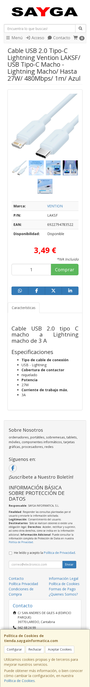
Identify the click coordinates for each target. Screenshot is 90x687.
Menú (16, 37)
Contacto (61, 37)
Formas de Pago (62, 589)
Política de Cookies (19, 680)
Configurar (14, 649)
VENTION (55, 206)
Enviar (69, 564)
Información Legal (63, 578)
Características (24, 307)
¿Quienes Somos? (63, 594)
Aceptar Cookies (60, 649)
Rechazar (35, 649)
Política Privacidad (23, 583)
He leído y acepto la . (45, 553)
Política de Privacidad (21, 542)
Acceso (37, 37)
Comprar (64, 270)
